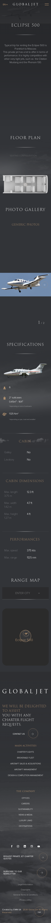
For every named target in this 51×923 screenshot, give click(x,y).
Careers (25, 803)
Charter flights (25, 752)
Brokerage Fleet (25, 758)
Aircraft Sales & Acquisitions (25, 763)
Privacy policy (25, 900)
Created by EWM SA (11, 909)
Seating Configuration (23, 155)
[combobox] (15, 593)
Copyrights (25, 889)
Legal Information (25, 884)
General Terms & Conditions (25, 895)
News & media (25, 815)
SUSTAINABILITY (25, 809)
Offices (25, 798)
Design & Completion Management (25, 775)
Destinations (25, 826)
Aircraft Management (25, 769)
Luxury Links (25, 820)
